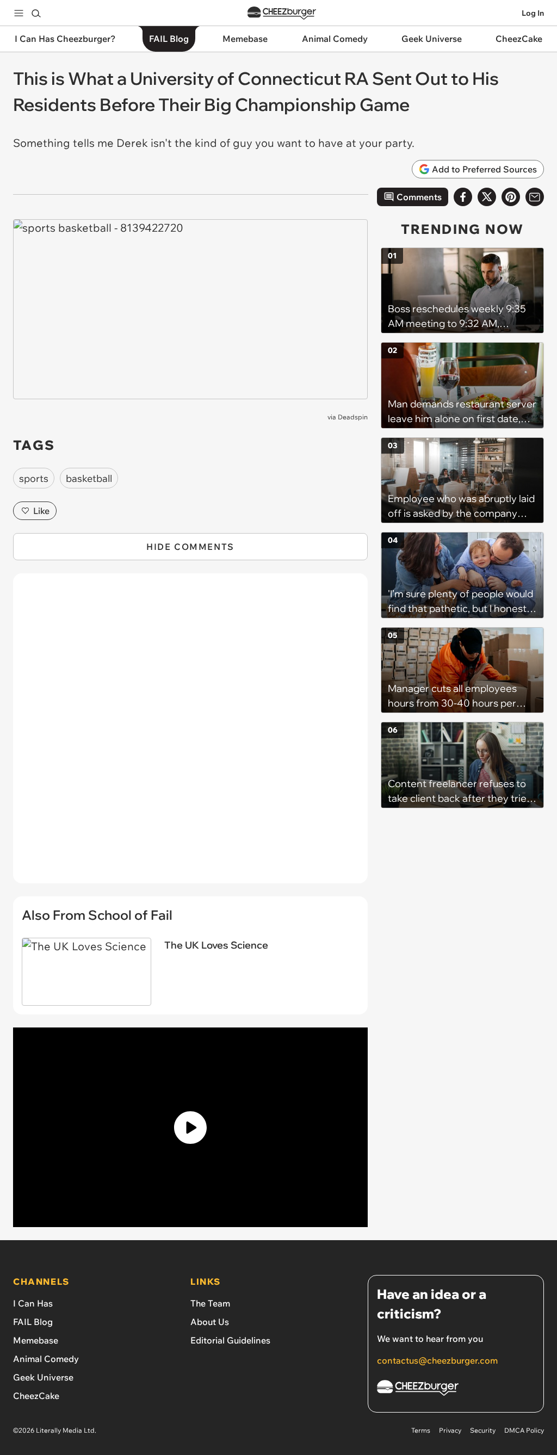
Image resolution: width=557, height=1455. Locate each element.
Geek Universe (43, 1377)
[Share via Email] (534, 197)
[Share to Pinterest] (511, 197)
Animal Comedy (46, 1358)
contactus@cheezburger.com (437, 1360)
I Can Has (33, 1303)
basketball (89, 478)
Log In (533, 13)
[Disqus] (190, 734)
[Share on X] (487, 197)
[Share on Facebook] (463, 197)
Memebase (35, 1340)
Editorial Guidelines (230, 1340)
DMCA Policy (524, 1430)
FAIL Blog (33, 1321)
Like (41, 510)
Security (483, 1430)
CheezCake (36, 1395)
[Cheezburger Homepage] (281, 13)
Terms (420, 1430)
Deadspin (353, 417)
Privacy (450, 1430)
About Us (209, 1321)
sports (33, 478)
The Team (210, 1303)
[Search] (35, 13)
